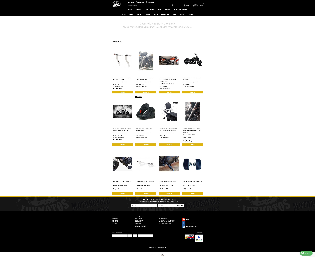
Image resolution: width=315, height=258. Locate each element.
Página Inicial (115, 218)
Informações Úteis (139, 216)
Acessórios (139, 10)
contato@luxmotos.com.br (165, 223)
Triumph (182, 14)
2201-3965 (141, 2)
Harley (124, 14)
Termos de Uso (138, 222)
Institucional (115, 216)
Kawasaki (147, 14)
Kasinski (191, 14)
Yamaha (155, 14)
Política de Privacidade (140, 226)
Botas (159, 10)
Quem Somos (115, 220)
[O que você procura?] (173, 5)
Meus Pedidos (131, 2)
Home (130, 10)
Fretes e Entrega (139, 220)
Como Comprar (138, 218)
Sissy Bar (167, 10)
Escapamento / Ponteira (180, 10)
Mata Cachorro (150, 10)
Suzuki (174, 14)
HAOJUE (139, 14)
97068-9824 (150, 2)
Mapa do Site (115, 222)
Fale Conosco (115, 223)
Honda (131, 14)
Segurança (138, 223)
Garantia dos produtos (140, 225)
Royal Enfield (165, 14)
